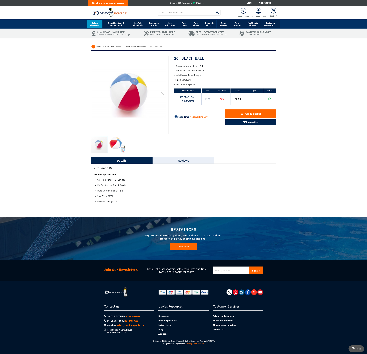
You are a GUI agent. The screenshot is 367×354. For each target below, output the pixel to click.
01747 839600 (131, 320)
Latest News (164, 324)
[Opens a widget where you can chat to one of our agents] (356, 349)
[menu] (183, 24)
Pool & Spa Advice (167, 320)
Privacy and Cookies (223, 316)
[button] (163, 95)
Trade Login (243, 16)
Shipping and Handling (224, 324)
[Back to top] (362, 344)
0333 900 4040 (133, 316)
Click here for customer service (108, 2)
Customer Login (258, 16)
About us (163, 333)
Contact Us (265, 2)
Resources (163, 316)
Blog (249, 2)
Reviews (183, 160)
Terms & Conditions (223, 320)
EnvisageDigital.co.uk (195, 343)
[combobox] (189, 12)
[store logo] (110, 12)
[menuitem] (95, 24)
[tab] (122, 160)
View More (183, 246)
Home (98, 46)
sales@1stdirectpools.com (131, 325)
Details (121, 160)
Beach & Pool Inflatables (135, 46)
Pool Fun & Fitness (113, 46)
